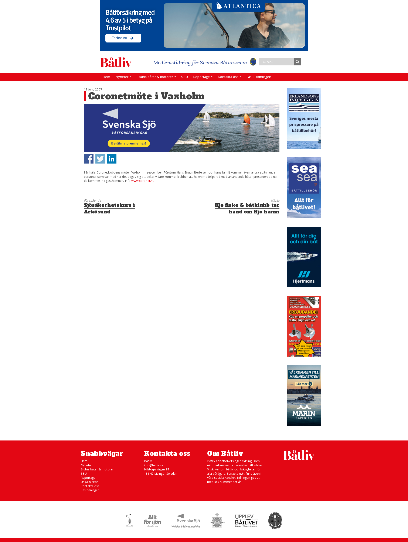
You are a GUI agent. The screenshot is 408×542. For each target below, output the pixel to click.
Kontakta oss (228, 77)
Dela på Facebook (89, 159)
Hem (106, 77)
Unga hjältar (89, 482)
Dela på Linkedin (111, 159)
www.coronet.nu (142, 181)
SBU (184, 77)
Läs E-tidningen (258, 77)
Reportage (201, 77)
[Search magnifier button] (297, 61)
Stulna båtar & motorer (155, 77)
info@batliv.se (154, 465)
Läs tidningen (90, 490)
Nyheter (122, 77)
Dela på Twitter (100, 159)
